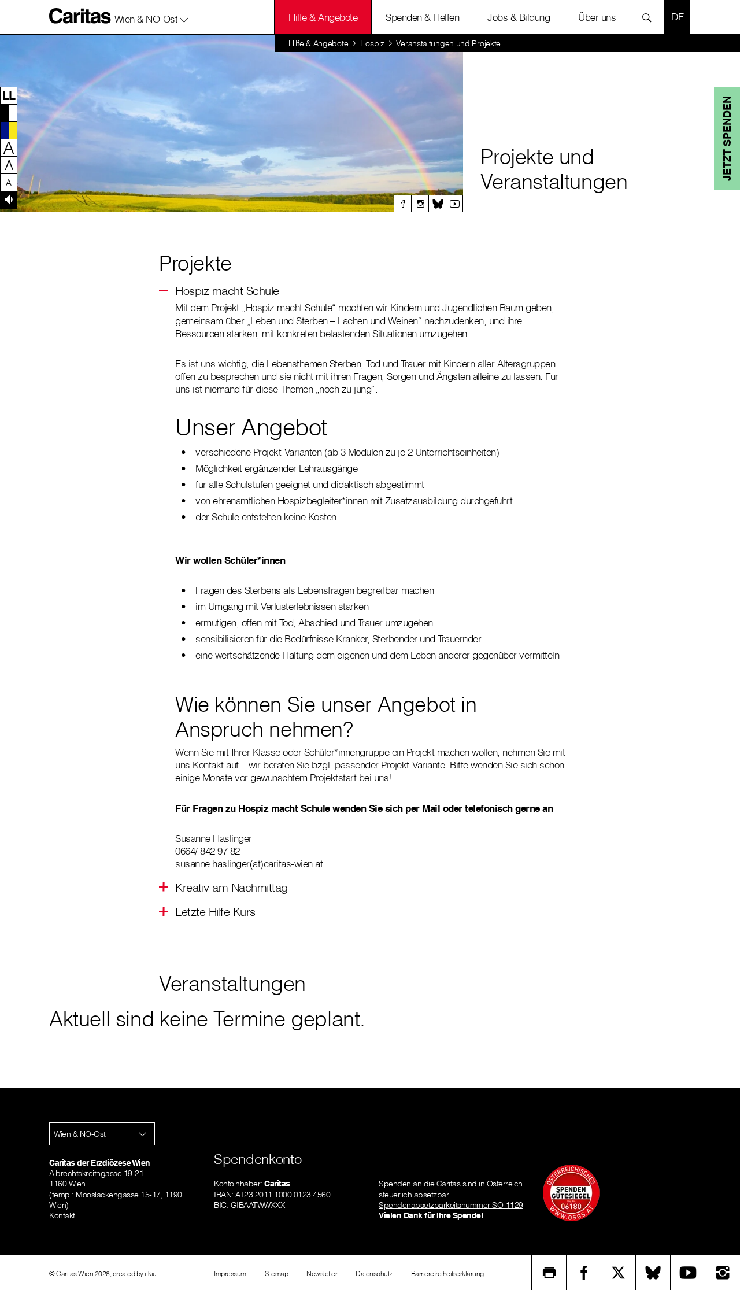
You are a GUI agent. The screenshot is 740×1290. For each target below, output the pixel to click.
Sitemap (276, 1273)
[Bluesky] (437, 203)
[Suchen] (650, 17)
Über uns (597, 17)
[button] (152, 16)
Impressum (230, 1273)
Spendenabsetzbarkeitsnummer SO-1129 (451, 1205)
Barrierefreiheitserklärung (447, 1273)
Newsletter (321, 1273)
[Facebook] (402, 203)
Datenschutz (374, 1273)
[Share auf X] (618, 1272)
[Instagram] (419, 203)
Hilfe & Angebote (322, 17)
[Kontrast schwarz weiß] (8, 112)
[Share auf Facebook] (584, 1272)
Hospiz (372, 43)
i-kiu (151, 1273)
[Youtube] (454, 203)
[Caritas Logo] (80, 16)
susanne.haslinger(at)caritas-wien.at (249, 863)
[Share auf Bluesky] (653, 1272)
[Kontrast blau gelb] (8, 130)
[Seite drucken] (549, 1272)
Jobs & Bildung (518, 17)
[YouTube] (688, 1272)
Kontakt (62, 1215)
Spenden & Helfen (422, 17)
